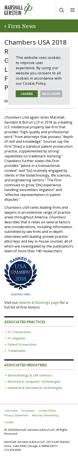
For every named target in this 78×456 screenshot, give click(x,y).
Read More (51, 94)
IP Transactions (19, 332)
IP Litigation (16, 338)
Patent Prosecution (22, 344)
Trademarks (17, 350)
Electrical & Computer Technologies (34, 381)
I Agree (27, 94)
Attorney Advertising (45, 415)
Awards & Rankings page (39, 302)
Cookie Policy (47, 410)
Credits (9, 422)
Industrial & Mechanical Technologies (35, 387)
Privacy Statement (16, 415)
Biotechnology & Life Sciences (30, 375)
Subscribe (11, 410)
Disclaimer (28, 410)
